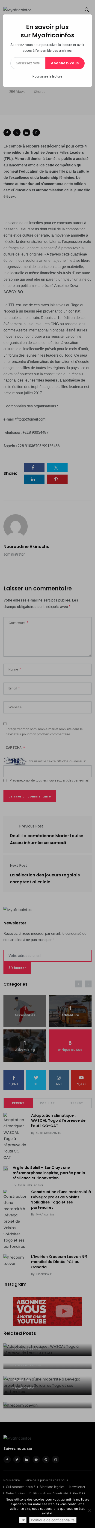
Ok (23, 1520)
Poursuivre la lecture (47, 76)
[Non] (89, 1510)
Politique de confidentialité (53, 1520)
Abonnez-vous (65, 63)
